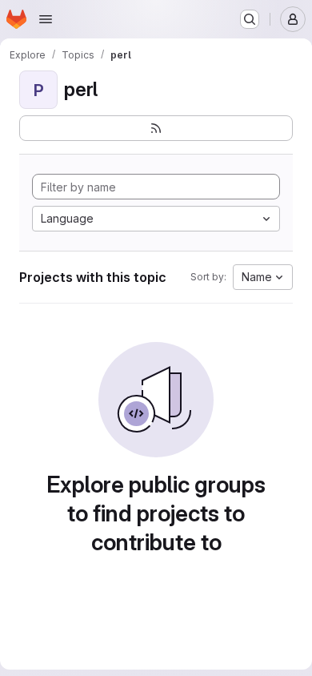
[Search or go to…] (249, 19)
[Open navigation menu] (45, 19)
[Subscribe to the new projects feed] (156, 128)
